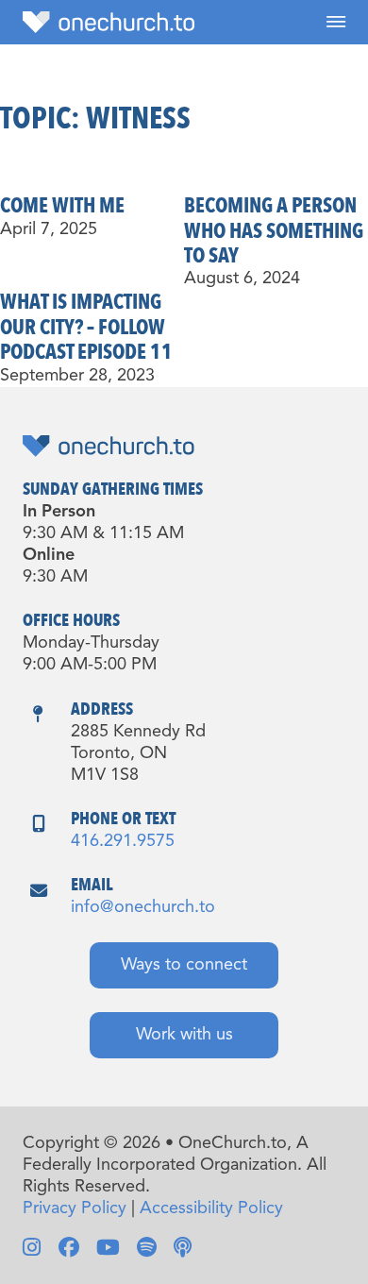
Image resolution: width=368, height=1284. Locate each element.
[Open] (335, 22)
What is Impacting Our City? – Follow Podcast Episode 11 (86, 327)
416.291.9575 (123, 841)
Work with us (184, 1034)
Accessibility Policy (211, 1208)
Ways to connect (184, 964)
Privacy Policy (74, 1208)
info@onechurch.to (143, 907)
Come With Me (62, 206)
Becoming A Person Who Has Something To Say (273, 231)
